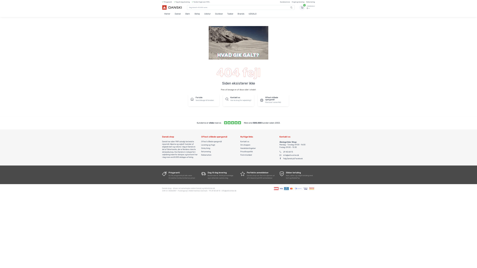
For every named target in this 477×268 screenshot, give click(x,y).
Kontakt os (244, 142)
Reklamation (206, 155)
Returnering (310, 2)
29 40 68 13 (288, 152)
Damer (178, 14)
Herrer (167, 14)
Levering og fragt (208, 145)
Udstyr (207, 14)
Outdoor (219, 14)
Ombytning (205, 148)
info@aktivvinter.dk (291, 155)
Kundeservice (285, 2)
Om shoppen (245, 145)
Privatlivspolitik (246, 152)
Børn (187, 14)
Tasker (230, 14)
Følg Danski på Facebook (293, 159)
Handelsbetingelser (248, 148)
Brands (241, 14)
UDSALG (253, 14)
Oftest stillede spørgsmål (211, 142)
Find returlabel (246, 155)
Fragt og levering (298, 2)
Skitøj (197, 14)
